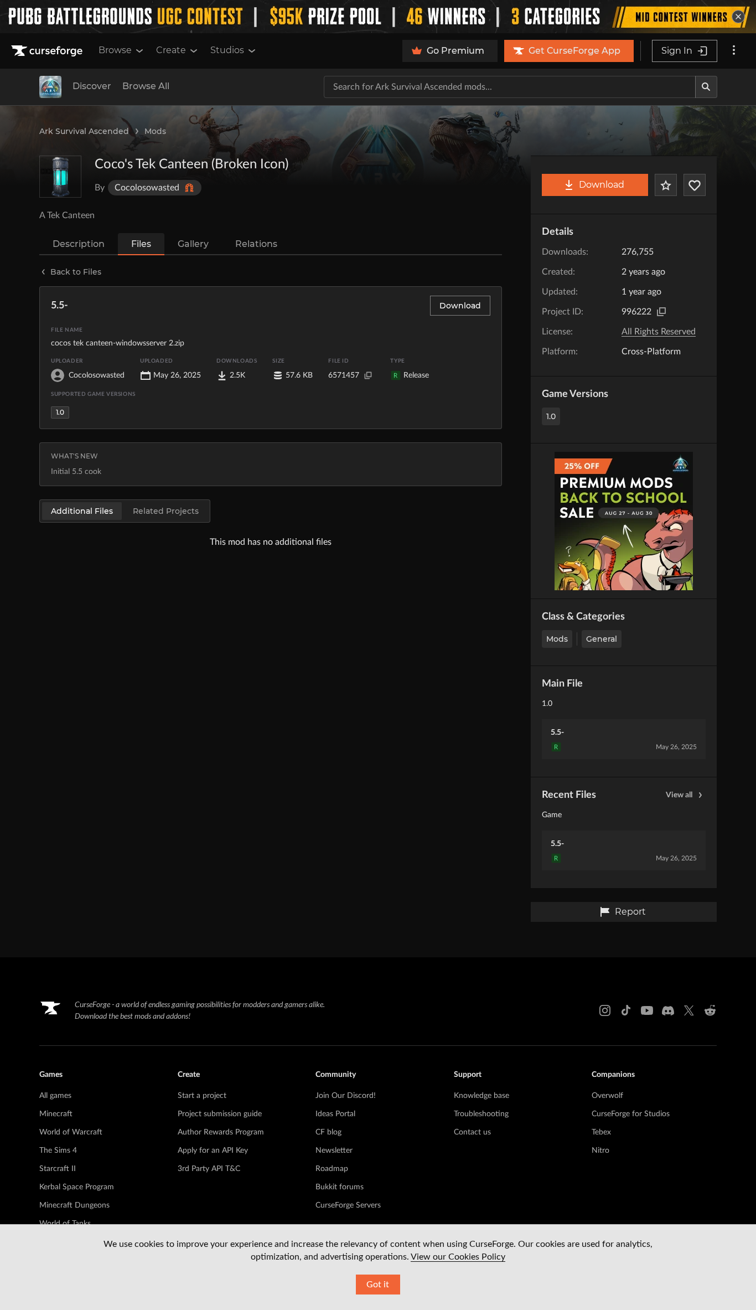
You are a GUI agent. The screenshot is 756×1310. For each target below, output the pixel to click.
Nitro (600, 1150)
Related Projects (166, 511)
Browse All (145, 86)
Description (79, 244)
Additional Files (82, 511)
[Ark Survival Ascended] (50, 87)
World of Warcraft (70, 1132)
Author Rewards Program (221, 1132)
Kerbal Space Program (76, 1187)
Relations (256, 244)
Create (171, 50)
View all (679, 795)
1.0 (551, 416)
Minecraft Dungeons (74, 1205)
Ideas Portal (335, 1114)
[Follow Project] (694, 185)
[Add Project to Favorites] (666, 185)
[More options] (734, 51)
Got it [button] (377, 1284)
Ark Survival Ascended (84, 131)
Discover (92, 86)
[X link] (689, 1010)
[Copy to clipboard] (661, 311)
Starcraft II (57, 1169)
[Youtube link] (647, 1010)
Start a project (202, 1096)
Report (630, 911)
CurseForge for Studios (631, 1114)
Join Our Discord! (345, 1096)
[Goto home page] (48, 50)
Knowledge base (481, 1096)
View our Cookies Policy (458, 1256)
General (601, 639)
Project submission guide (220, 1114)
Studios (227, 50)
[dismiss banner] (738, 16)
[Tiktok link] (626, 1010)
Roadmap (331, 1169)
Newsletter (334, 1150)
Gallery (193, 244)
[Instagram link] (605, 1010)
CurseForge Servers (348, 1205)
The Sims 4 (58, 1150)
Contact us (472, 1132)
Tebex (601, 1132)
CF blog (328, 1132)
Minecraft (56, 1114)
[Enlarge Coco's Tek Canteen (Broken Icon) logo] (60, 177)
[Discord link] (668, 1010)
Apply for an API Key (213, 1150)
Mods (155, 131)
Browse (115, 50)
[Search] (706, 87)
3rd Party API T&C (209, 1169)
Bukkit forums (339, 1187)
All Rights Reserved (659, 331)
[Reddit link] (710, 1010)
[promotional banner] (378, 16)
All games (55, 1096)
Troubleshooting (481, 1114)
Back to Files (75, 272)
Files (141, 244)
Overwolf (607, 1096)
